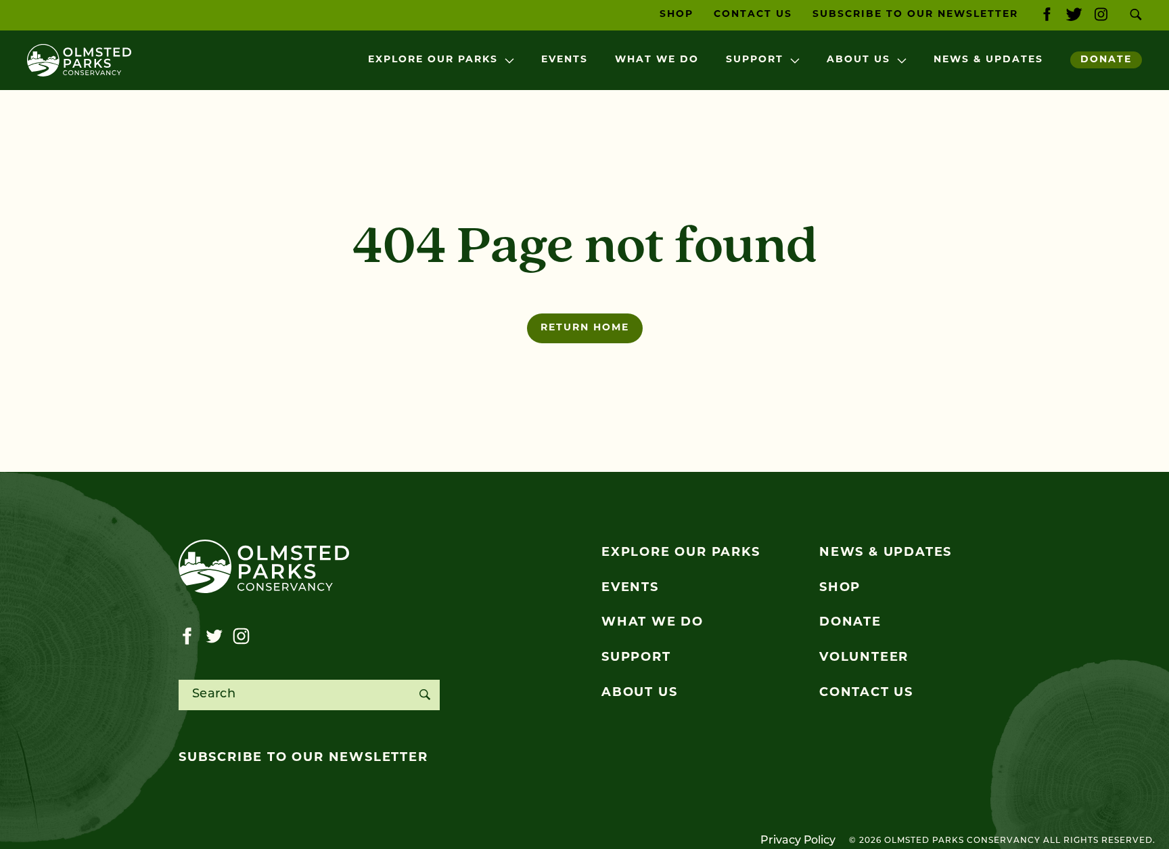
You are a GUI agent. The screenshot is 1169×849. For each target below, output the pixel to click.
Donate (1106, 60)
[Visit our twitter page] (1073, 15)
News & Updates (988, 60)
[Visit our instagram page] (1101, 15)
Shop (676, 14)
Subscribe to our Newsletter (915, 14)
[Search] (424, 695)
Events (564, 60)
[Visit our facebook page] (1046, 15)
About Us (858, 60)
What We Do (657, 60)
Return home (585, 328)
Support (754, 60)
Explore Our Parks (433, 60)
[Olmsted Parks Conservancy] (79, 60)
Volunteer (864, 658)
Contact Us (753, 14)
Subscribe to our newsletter (303, 758)
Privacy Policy (797, 840)
